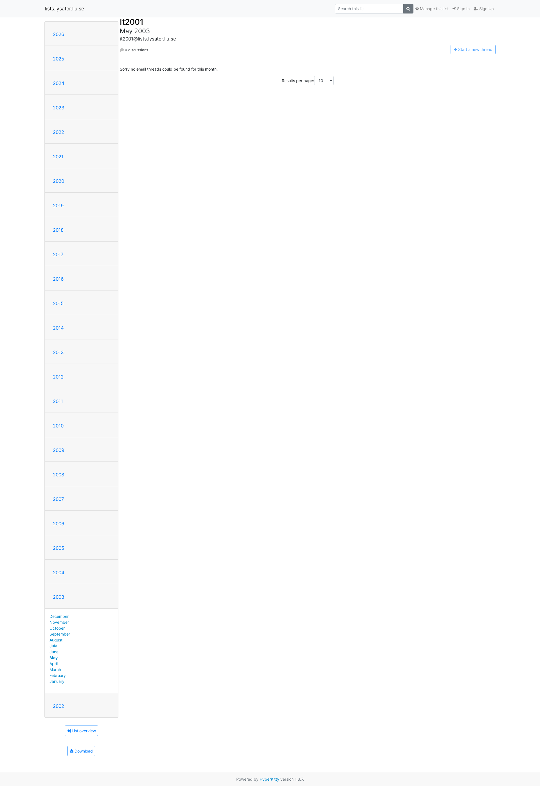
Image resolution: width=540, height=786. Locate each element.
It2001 (131, 22)
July (53, 645)
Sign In (463, 8)
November (59, 622)
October (57, 628)
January (57, 681)
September (60, 634)
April (54, 663)
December (59, 616)
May (54, 657)
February (58, 675)
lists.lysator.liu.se (64, 9)
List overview (83, 730)
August (56, 640)
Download (83, 751)
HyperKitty (269, 779)
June (54, 651)
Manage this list (434, 8)
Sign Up (486, 8)
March (55, 669)
